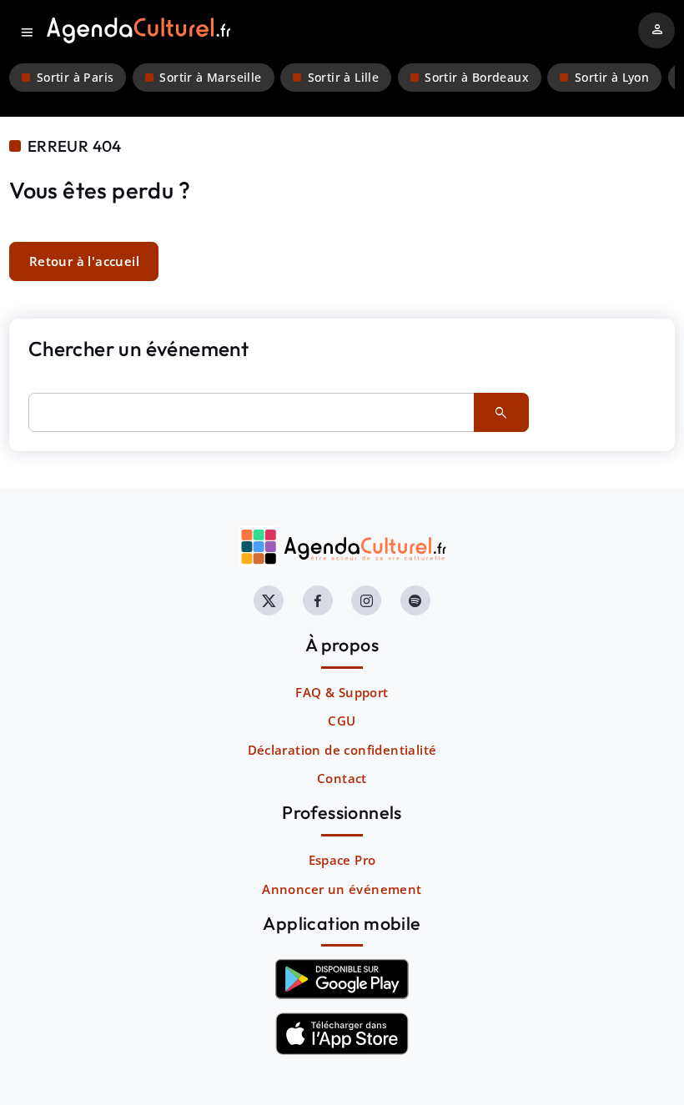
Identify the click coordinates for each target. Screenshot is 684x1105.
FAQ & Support (341, 692)
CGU (341, 720)
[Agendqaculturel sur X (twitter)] (269, 600)
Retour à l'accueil (84, 261)
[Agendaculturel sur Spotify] (415, 600)
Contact (342, 778)
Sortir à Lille (344, 77)
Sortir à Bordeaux (477, 77)
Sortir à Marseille (210, 77)
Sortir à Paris (75, 77)
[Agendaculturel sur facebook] (318, 600)
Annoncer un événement (341, 889)
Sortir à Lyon (612, 77)
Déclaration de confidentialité (342, 749)
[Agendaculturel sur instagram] (366, 600)
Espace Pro (342, 859)
